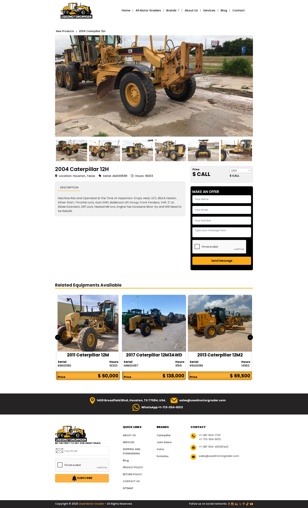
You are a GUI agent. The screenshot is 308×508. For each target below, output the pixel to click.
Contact (238, 10)
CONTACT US (131, 481)
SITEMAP (128, 488)
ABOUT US (129, 435)
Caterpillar (164, 435)
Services (209, 10)
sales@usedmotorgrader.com (202, 400)
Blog (224, 10)
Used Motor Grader (92, 504)
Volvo (160, 449)
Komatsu (162, 456)
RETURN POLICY (132, 474)
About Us (191, 10)
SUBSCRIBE (84, 478)
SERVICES (128, 442)
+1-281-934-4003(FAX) (214, 447)
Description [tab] (69, 187)
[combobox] (240, 170)
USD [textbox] (234, 171)
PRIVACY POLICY (133, 467)
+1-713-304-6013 (210, 439)
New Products (65, 31)
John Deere (164, 442)
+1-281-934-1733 (209, 435)
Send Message (221, 261)
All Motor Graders (148, 10)
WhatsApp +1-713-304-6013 (162, 407)
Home (126, 10)
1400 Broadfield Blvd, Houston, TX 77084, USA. (131, 400)
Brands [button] (171, 10)
